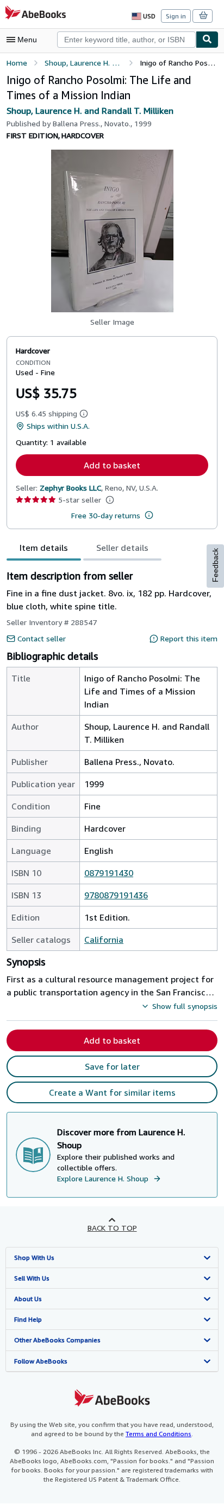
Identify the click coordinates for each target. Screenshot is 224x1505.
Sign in (176, 16)
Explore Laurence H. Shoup (102, 1178)
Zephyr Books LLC (70, 487)
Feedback (215, 565)
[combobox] (126, 39)
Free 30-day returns (105, 515)
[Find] (207, 39)
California (103, 939)
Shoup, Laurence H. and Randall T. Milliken (90, 110)
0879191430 (108, 872)
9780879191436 (116, 895)
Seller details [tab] (122, 547)
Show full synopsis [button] (184, 1006)
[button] (112, 231)
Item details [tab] (44, 547)
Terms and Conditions (158, 1434)
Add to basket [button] (112, 465)
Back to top (112, 1227)
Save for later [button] (112, 1066)
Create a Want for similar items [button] (112, 1092)
